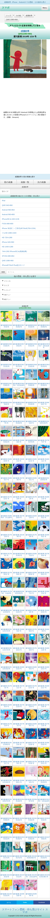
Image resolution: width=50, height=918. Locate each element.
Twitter (25, 902)
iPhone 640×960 (8, 242)
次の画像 (41, 182)
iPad (3, 200)
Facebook (41, 902)
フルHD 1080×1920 (9, 233)
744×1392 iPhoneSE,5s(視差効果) (14, 251)
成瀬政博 (25, 31)
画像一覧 (25, 182)
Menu (45, 8)
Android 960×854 (8, 210)
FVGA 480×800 (7, 224)
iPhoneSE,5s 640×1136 (10, 219)
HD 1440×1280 (7, 247)
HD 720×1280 (7, 237)
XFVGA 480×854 (8, 256)
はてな (9, 902)
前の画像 (8, 182)
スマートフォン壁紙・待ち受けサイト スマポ (25, 910)
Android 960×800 (8, 214)
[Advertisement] (25, 146)
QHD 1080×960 (7, 261)
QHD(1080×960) (25, 34)
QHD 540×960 (7, 205)
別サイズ (5, 191)
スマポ (6, 7)
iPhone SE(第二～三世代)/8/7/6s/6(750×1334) (19, 228)
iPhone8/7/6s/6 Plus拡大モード (13, 265)
